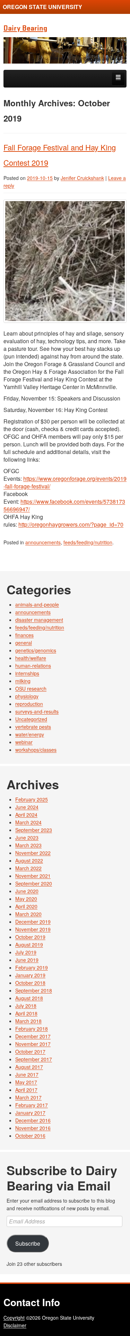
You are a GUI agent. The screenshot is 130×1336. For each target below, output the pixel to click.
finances (24, 635)
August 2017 (29, 1066)
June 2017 (26, 1074)
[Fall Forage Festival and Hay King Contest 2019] (65, 261)
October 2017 (30, 1051)
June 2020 (26, 891)
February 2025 (31, 799)
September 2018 (33, 990)
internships (27, 673)
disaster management (39, 619)
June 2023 (26, 837)
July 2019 (25, 952)
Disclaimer (14, 1325)
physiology (26, 696)
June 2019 (26, 959)
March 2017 (28, 1097)
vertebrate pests (33, 726)
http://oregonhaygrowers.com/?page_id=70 (70, 524)
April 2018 (26, 1013)
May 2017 (26, 1082)
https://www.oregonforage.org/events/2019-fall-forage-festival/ (65, 482)
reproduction (29, 703)
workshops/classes (36, 749)
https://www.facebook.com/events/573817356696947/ (64, 505)
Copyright (14, 1317)
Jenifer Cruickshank (82, 177)
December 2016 (33, 1120)
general (23, 642)
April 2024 (26, 814)
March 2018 (28, 1020)
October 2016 (30, 1135)
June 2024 (26, 806)
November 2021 (33, 875)
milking (23, 680)
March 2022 (28, 868)
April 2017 (26, 1089)
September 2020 (33, 883)
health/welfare (30, 657)
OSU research (30, 688)
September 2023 (33, 829)
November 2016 (33, 1127)
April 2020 (26, 906)
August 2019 (29, 944)
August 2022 (29, 860)
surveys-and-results (37, 711)
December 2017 (33, 1036)
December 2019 (33, 921)
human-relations (33, 665)
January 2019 (30, 975)
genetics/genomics (35, 650)
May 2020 (26, 898)
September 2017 (33, 1059)
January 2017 (30, 1112)
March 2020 (28, 913)
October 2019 (30, 936)
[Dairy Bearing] (65, 50)
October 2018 (30, 982)
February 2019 (31, 967)
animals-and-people (37, 604)
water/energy (29, 734)
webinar (24, 742)
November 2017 (33, 1043)
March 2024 (28, 822)
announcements (43, 542)
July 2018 (25, 1005)
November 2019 (33, 929)
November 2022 (33, 852)
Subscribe (27, 1243)
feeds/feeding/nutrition (87, 542)
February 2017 (31, 1105)
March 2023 (28, 845)
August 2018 (29, 998)
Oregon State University (42, 7)
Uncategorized (31, 719)
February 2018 (31, 1028)
